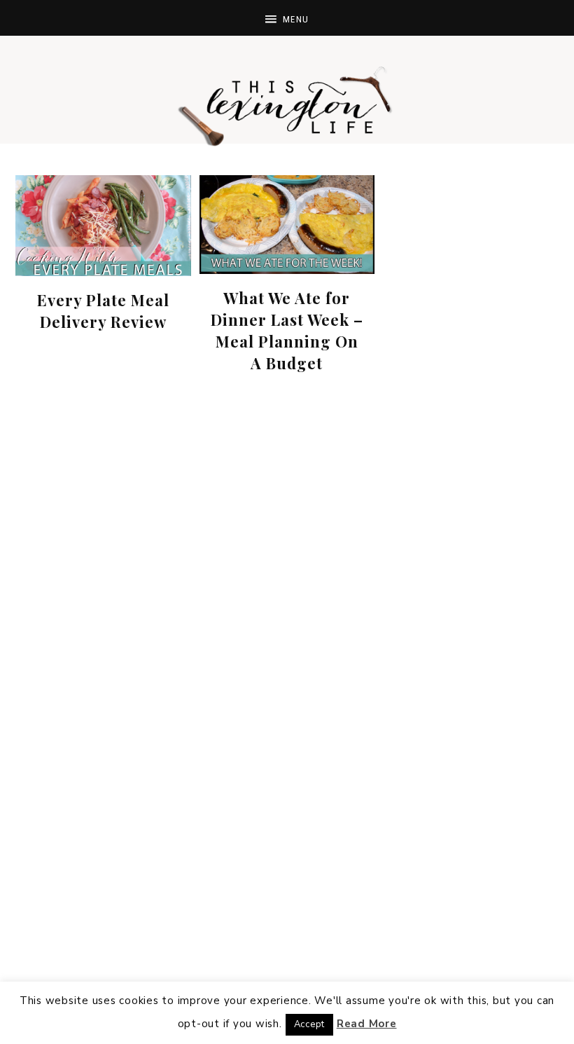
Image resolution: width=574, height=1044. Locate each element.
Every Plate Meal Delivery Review (103, 310)
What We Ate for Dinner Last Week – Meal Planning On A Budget (287, 330)
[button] (287, 18)
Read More (367, 1024)
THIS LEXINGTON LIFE (287, 105)
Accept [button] (310, 1024)
